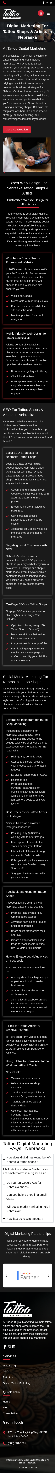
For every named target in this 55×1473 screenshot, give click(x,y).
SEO (6, 1371)
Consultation (10, 1413)
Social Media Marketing (16, 1383)
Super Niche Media (27, 1467)
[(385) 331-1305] (5, 2)
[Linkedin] (50, 2)
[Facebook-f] (43, 2)
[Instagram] (47, 2)
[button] (48, 13)
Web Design (10, 1365)
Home (6, 1401)
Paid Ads (8, 1377)
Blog (5, 1407)
